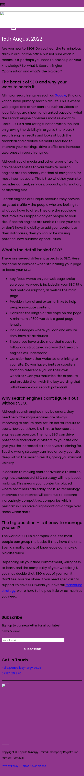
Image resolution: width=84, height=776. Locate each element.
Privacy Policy (10, 766)
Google (60, 95)
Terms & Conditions (33, 766)
